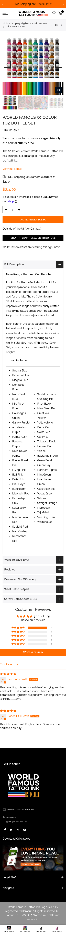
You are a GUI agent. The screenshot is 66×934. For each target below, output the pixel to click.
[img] (8, 674)
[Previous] (7, 64)
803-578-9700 (11, 817)
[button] (18, 628)
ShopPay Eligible (19, 23)
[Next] (58, 64)
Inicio (5, 23)
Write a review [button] (33, 652)
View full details (12, 168)
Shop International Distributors (33, 237)
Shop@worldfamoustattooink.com (20, 809)
